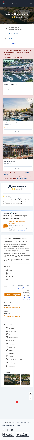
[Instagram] (3, 430)
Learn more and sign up (26, 298)
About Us (8, 425)
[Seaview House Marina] (12, 379)
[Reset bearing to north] (30, 398)
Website (11, 38)
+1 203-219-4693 (13, 33)
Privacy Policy (15, 422)
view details (21, 230)
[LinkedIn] (12, 430)
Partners (17, 425)
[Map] (17, 404)
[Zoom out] (30, 395)
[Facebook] (8, 430)
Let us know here (21, 178)
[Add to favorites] (31, 61)
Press (12, 425)
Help (3, 425)
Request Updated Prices (23, 288)
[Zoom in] (30, 393)
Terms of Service (24, 422)
